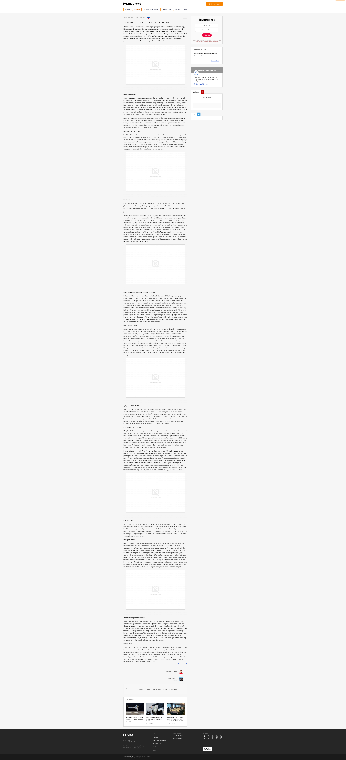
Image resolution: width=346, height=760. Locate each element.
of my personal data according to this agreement (207, 41)
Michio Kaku (174, 689)
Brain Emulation (157, 689)
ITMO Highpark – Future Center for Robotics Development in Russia (155, 719)
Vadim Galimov (172, 678)
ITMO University (207, 97)
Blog (185, 9)
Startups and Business (151, 9)
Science (127, 9)
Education (137, 9)
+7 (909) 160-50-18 (178, 736)
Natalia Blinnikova (171, 671)
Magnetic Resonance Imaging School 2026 (205, 53)
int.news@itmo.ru (202, 84)
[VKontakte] (185, 17)
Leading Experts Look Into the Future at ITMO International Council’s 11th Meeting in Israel (175, 719)
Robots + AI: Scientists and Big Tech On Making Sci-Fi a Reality (134, 718)
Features (177, 9)
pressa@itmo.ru (177, 738)
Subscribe (207, 35)
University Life (166, 9)
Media (154, 747)
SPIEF (166, 689)
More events (215, 60)
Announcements (200, 50)
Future (148, 689)
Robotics (141, 689)
